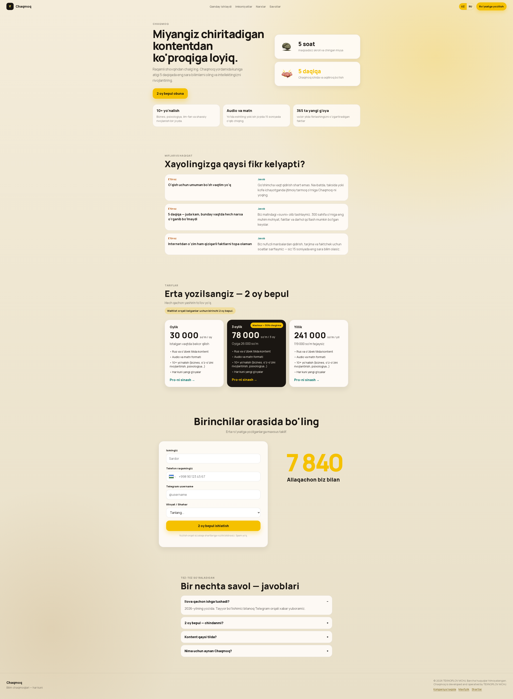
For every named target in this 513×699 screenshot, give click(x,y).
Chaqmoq (23, 6)
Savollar (275, 6)
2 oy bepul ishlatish (213, 526)
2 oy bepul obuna (170, 93)
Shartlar (477, 689)
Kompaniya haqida (444, 689)
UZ (463, 6)
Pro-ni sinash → (182, 380)
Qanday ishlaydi (221, 6)
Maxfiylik (463, 689)
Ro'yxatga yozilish (491, 6)
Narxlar (261, 6)
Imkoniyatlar (243, 6)
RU (470, 6)
